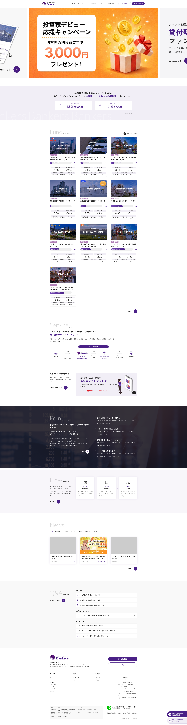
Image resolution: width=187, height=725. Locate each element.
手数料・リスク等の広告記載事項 (126, 691)
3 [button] (93, 81)
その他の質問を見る (55, 600)
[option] (93, 43)
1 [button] (87, 81)
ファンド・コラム (67, 531)
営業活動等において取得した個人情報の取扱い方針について (127, 698)
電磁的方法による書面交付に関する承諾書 (127, 694)
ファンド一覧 (85, 4)
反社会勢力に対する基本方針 (125, 682)
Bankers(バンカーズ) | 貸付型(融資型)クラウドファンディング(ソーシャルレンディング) (48, 4)
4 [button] (96, 81)
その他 (95, 531)
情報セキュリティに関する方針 (125, 684)
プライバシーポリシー (123, 680)
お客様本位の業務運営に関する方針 (126, 689)
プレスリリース (78, 531)
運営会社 (98, 678)
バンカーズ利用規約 (123, 678)
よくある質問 (53, 689)
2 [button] (90, 81)
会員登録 (52, 682)
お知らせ (57, 531)
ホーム (51, 678)
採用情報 (98, 680)
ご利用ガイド (94, 4)
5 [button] (99, 81)
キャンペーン (88, 531)
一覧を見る (130, 311)
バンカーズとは (76, 678)
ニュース (103, 4)
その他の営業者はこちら (56, 388)
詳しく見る (53, 502)
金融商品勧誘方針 (122, 686)
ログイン (124, 4)
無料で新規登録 (138, 4)
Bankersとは (75, 4)
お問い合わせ (111, 4)
